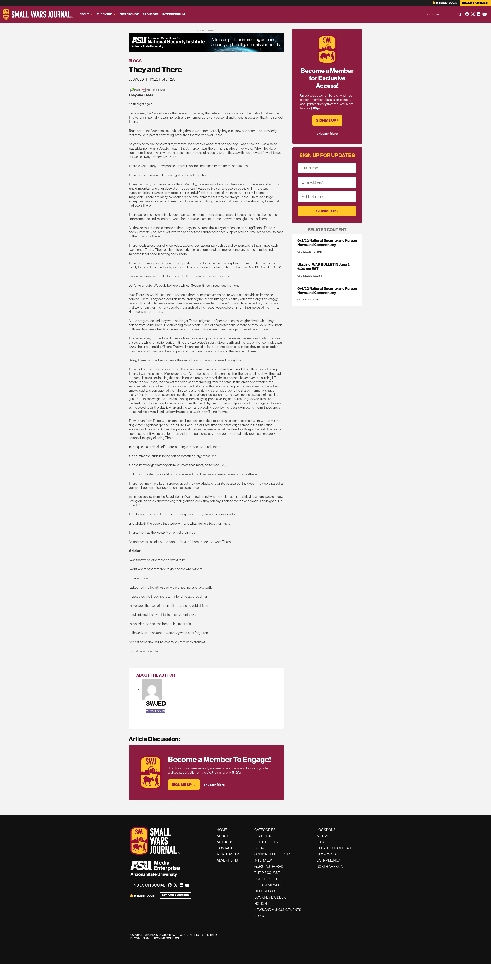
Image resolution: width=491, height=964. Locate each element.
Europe (323, 842)
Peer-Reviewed (267, 885)
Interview (263, 860)
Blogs (135, 60)
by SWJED (136, 79)
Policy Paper (265, 879)
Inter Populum (173, 14)
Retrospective (267, 842)
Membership (228, 854)
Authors (225, 842)
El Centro (104, 14)
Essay (259, 848)
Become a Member (475, 3)
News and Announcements (277, 909)
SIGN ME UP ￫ (327, 120)
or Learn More (214, 785)
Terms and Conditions (165, 938)
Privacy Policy (139, 938)
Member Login (446, 3)
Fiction (260, 903)
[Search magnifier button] (459, 14)
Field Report (265, 891)
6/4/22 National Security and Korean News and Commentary (327, 290)
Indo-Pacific (327, 854)
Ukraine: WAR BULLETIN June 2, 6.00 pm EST (323, 266)
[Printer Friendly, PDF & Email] (147, 90)
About (84, 14)
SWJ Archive (129, 14)
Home (222, 829)
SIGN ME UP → (184, 784)
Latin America (328, 860)
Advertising (227, 860)
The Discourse (267, 872)
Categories (264, 829)
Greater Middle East (335, 848)
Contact (225, 848)
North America (330, 866)
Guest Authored (268, 866)
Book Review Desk (270, 897)
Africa (322, 836)
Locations (326, 829)
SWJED (156, 703)
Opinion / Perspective (273, 854)
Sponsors (151, 14)
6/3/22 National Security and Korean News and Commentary (327, 242)
